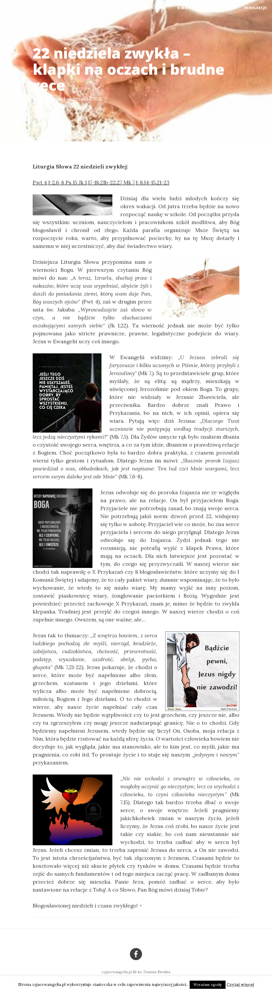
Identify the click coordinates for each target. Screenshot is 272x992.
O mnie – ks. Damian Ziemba (205, 8)
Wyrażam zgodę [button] (207, 984)
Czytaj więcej (240, 984)
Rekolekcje (255, 8)
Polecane (157, 8)
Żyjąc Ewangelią (25, 8)
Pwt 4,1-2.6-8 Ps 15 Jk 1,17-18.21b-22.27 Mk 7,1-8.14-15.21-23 (101, 182)
